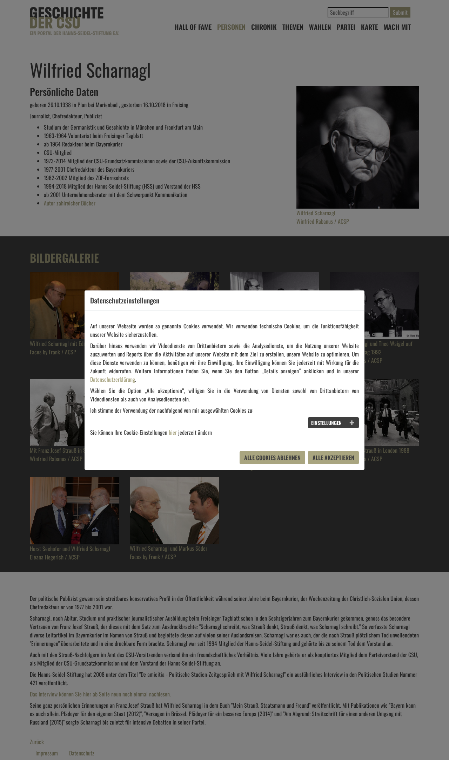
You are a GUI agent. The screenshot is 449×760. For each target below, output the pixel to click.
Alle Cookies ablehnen (272, 457)
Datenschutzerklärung (112, 379)
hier (173, 432)
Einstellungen (326, 422)
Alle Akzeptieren (333, 457)
